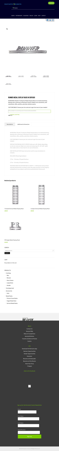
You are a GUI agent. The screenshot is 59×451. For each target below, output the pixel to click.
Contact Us (29, 329)
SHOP (39, 15)
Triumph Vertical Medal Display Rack (14, 208)
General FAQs (29, 331)
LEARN (35, 15)
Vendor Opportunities (29, 353)
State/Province (21, 429)
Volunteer (29, 356)
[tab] (10, 124)
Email (19, 409)
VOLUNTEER (26, 15)
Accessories (9, 291)
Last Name (20, 422)
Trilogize (29, 366)
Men (8, 275)
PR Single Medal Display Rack (12, 240)
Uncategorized (10, 288)
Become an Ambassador (29, 358)
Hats (8, 293)
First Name (20, 416)
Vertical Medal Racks (12, 303)
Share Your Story (29, 363)
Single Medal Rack (11, 301)
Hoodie (9, 285)
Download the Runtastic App (29, 348)
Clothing (8, 273)
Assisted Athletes (29, 336)
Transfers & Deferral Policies (29, 338)
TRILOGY (31, 15)
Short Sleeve (10, 280)
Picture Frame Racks (12, 298)
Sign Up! (29, 436)
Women (9, 278)
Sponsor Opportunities (29, 351)
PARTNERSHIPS (19, 15)
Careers (29, 341)
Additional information (23, 124)
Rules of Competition (29, 333)
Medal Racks (9, 296)
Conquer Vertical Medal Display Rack (40, 208)
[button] (7, 29)
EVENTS (13, 15)
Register (51, 3)
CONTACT (43, 15)
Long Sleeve (10, 283)
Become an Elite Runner (29, 361)
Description (10, 124)
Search (7, 253)
